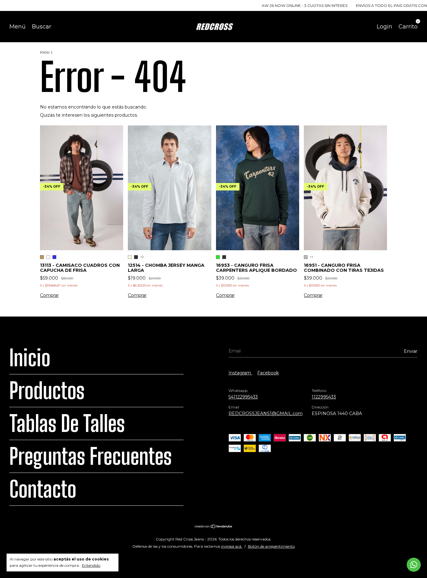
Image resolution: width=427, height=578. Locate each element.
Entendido (91, 565)
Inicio (44, 52)
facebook (268, 373)
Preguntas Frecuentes (90, 456)
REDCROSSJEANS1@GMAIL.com (266, 413)
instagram (240, 373)
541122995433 (243, 397)
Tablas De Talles (67, 423)
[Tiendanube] (213, 527)
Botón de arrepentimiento (271, 546)
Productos (46, 391)
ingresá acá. (231, 546)
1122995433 (324, 397)
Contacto (42, 489)
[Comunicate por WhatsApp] (414, 565)
